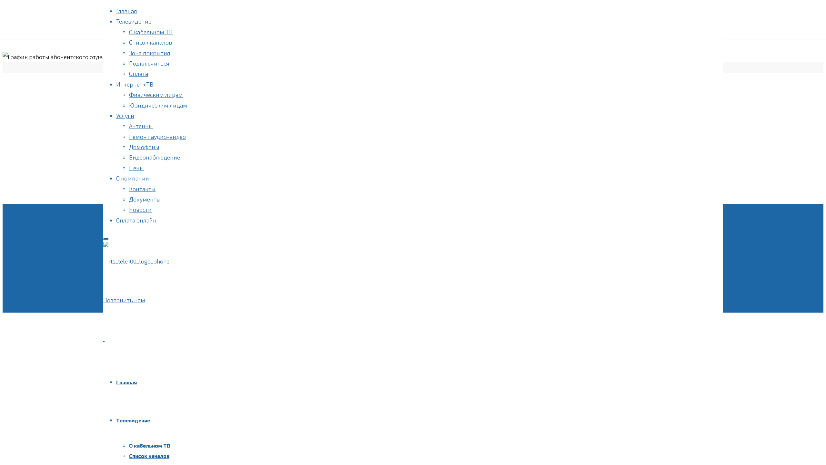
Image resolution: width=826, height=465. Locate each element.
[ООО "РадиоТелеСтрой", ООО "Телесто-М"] (136, 261)
